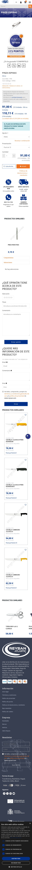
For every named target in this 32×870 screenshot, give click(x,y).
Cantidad (5, 152)
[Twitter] (7, 793)
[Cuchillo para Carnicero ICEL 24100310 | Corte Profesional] (16, 514)
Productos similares (13, 410)
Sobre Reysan (6, 731)
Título (4, 302)
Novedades (5, 721)
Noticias (4, 727)
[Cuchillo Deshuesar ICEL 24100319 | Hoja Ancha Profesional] (16, 469)
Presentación (6, 144)
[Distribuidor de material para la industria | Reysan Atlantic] (5, 2)
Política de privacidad (8, 698)
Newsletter (7, 737)
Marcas (4, 724)
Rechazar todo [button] (16, 863)
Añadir (24, 166)
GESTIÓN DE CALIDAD (20, 681)
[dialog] (16, 846)
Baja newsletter (6, 708)
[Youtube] (13, 793)
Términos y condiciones (9, 695)
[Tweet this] (13, 65)
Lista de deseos (11, 166)
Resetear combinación (22, 141)
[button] (4, 239)
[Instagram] (10, 793)
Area (3, 383)
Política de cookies (7, 711)
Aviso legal (5, 692)
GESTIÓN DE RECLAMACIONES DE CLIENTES (14, 681)
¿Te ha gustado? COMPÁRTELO (16, 61)
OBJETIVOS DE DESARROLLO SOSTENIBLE (4, 681)
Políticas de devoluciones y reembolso (22, 173)
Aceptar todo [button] (16, 858)
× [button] (30, 823)
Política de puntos (16, 56)
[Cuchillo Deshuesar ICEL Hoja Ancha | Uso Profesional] (16, 424)
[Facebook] (3, 793)
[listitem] (17, 239)
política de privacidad (17, 396)
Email (4, 362)
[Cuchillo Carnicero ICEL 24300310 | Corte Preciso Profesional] (16, 559)
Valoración (5, 294)
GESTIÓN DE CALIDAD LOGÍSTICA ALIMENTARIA (9, 681)
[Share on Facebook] (8, 65)
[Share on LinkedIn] (18, 65)
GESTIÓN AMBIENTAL (25, 681)
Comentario (6, 310)
